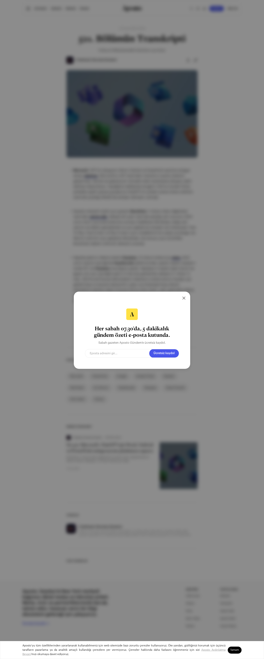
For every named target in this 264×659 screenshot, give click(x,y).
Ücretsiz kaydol (164, 353)
